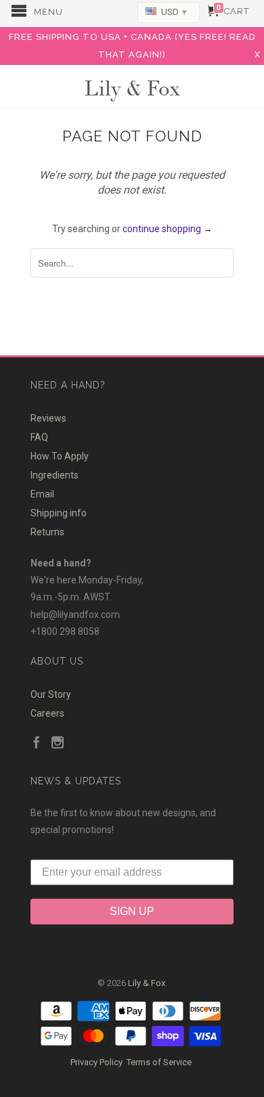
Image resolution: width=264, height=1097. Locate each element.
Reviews (48, 418)
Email (42, 494)
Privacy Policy (96, 1062)
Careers (47, 713)
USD (173, 12)
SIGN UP (132, 911)
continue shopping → (168, 228)
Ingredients (54, 475)
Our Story (50, 694)
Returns (47, 532)
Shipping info (58, 513)
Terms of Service (159, 1062)
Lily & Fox (132, 86)
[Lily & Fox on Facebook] (36, 743)
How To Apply (59, 456)
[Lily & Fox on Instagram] (57, 743)
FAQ (39, 437)
